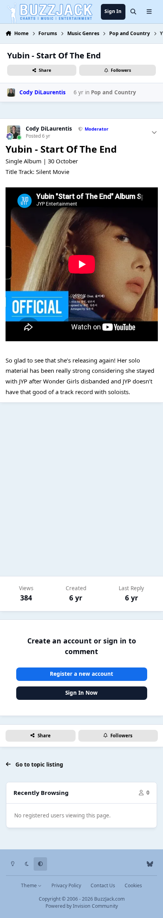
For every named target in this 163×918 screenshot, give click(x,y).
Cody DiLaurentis (49, 128)
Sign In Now (81, 692)
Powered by (81, 906)
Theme (29, 885)
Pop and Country (113, 92)
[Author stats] (154, 132)
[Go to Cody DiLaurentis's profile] (11, 92)
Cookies (133, 885)
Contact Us (103, 885)
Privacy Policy (66, 885)
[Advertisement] (81, 489)
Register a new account (81, 673)
